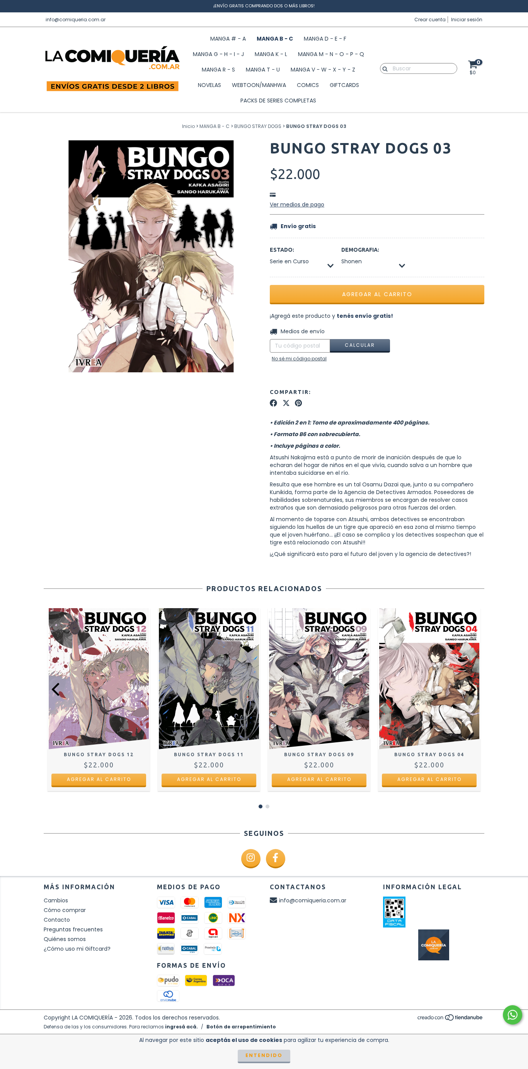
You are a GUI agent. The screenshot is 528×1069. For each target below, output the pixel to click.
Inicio (188, 126)
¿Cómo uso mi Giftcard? (77, 949)
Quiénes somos (65, 939)
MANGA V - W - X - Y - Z (323, 69)
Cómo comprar (65, 910)
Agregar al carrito (99, 779)
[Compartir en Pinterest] (298, 403)
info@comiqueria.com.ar (76, 19)
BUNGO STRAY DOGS (257, 126)
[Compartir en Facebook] (273, 403)
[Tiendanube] (450, 1019)
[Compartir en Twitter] (286, 403)
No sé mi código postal (299, 358)
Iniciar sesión (466, 19)
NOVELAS (209, 85)
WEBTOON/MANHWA (259, 85)
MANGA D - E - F (325, 39)
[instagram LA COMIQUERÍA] (251, 858)
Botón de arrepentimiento (241, 1026)
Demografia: (360, 250)
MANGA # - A (228, 39)
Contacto (57, 920)
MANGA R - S (218, 69)
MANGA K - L (271, 54)
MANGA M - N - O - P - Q (331, 54)
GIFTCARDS (344, 85)
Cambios (56, 900)
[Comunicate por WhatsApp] (512, 1015)
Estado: (282, 250)
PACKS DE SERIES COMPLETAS (278, 100)
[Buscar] (383, 68)
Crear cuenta (430, 19)
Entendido (264, 1055)
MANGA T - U (263, 69)
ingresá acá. (181, 1026)
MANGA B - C (275, 39)
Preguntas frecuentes (73, 929)
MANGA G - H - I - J (218, 54)
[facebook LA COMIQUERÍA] (275, 858)
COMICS (308, 85)
